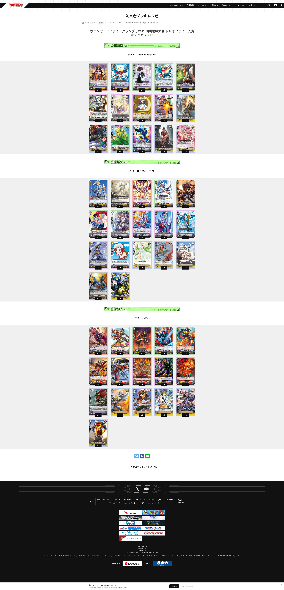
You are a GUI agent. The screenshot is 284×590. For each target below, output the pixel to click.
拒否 (183, 586)
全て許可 (174, 586)
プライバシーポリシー (142, 546)
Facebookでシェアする (142, 456)
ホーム (83, 23)
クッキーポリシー (142, 550)
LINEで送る (147, 456)
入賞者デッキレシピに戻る (143, 467)
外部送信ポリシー (142, 548)
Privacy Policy (123, 587)
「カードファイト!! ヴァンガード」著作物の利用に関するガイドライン (142, 552)
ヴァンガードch (275, 5)
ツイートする (136, 456)
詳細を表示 (190, 586)
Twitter (137, 489)
